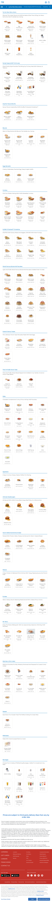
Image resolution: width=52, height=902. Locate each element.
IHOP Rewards (16, 856)
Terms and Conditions (30, 882)
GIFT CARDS (5, 855)
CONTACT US (5, 865)
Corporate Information (44, 852)
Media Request (43, 854)
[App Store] (15, 875)
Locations (15, 852)
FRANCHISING (6, 862)
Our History (28, 854)
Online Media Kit (43, 856)
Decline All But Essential (43, 899)
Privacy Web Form (43, 858)
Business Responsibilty (44, 860)
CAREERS (4, 859)
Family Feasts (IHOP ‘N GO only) (32, 6)
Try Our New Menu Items (15, 6)
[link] (2, 6)
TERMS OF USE (11, 888)
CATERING (4, 852)
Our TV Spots (29, 860)
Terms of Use (21, 882)
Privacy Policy (14, 882)
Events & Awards (29, 862)
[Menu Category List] (1, 6)
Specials (14, 858)
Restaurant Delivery (17, 854)
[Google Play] (5, 875)
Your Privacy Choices (5, 899)
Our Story (28, 852)
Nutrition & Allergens (44, 862)
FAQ (27, 858)
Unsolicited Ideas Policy (41, 882)
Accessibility (7, 882)
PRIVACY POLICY (40, 895)
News (27, 856)
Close (32, 899)
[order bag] (49, 2)
